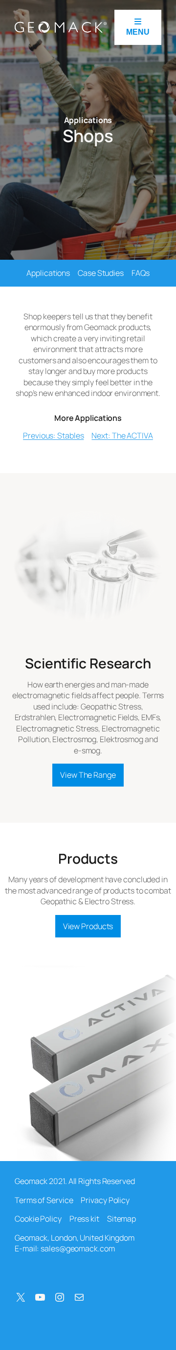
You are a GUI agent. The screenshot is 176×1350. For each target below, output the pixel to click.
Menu (138, 32)
